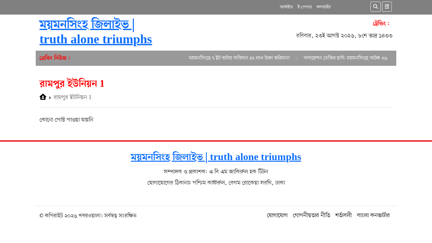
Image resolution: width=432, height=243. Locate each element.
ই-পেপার (305, 7)
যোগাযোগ (277, 216)
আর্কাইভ (286, 7)
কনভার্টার (324, 7)
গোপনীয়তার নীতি (311, 216)
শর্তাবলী (343, 216)
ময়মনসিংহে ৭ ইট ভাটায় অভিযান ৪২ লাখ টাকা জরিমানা (236, 58)
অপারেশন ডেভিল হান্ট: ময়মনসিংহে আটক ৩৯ (342, 58)
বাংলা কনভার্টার (373, 216)
